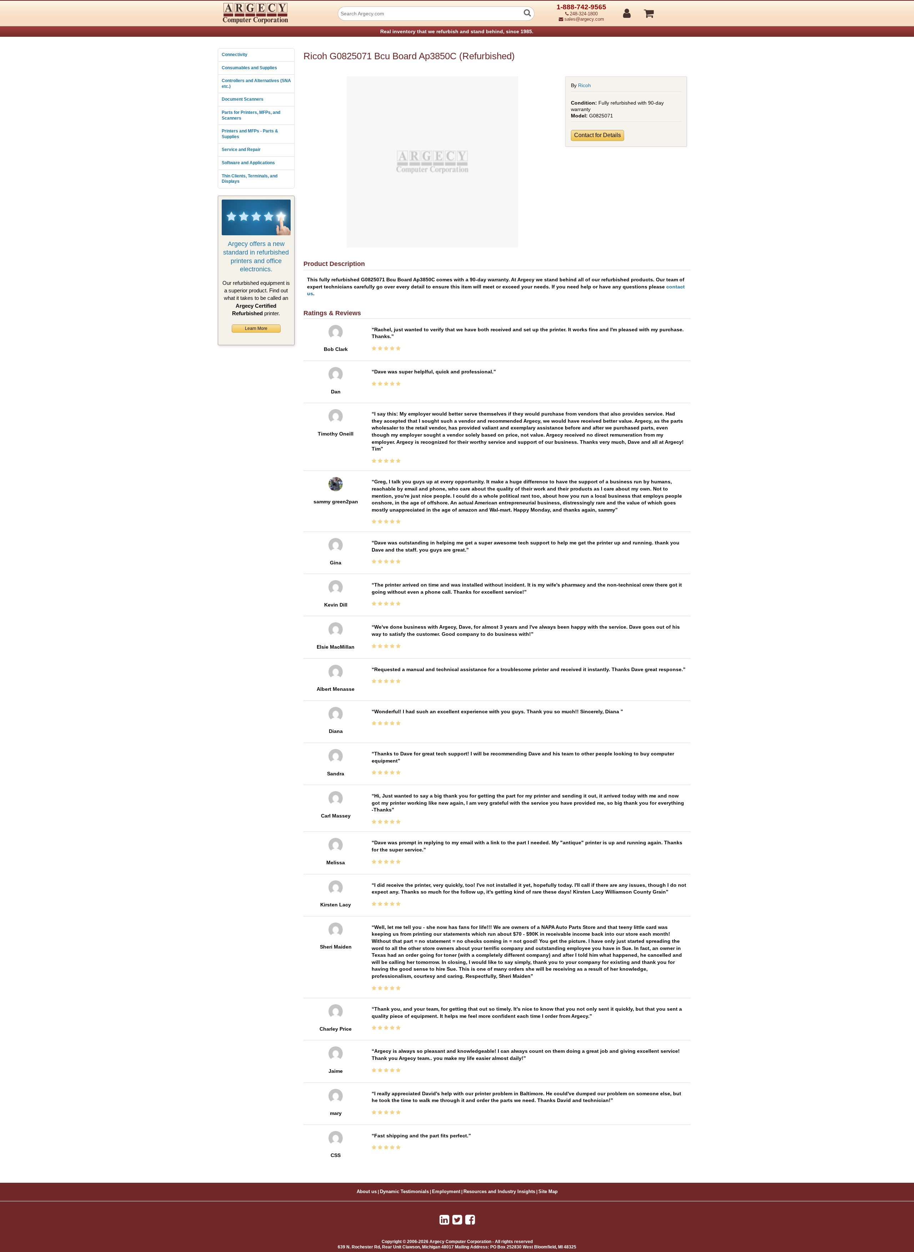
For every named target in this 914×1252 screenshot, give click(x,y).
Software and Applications (248, 162)
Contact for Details (597, 135)
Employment (446, 1191)
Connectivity (234, 54)
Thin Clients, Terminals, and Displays (249, 179)
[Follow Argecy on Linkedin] (444, 1219)
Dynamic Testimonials (404, 1191)
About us (367, 1191)
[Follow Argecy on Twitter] (457, 1219)
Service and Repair (241, 149)
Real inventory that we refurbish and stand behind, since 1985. (456, 31)
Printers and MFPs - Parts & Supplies (250, 134)
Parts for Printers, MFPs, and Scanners (251, 115)
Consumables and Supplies (249, 67)
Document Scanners (242, 99)
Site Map (548, 1191)
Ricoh (584, 85)
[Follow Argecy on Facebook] (470, 1219)
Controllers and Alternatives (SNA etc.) (256, 83)
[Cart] (675, 10)
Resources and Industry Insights (499, 1191)
